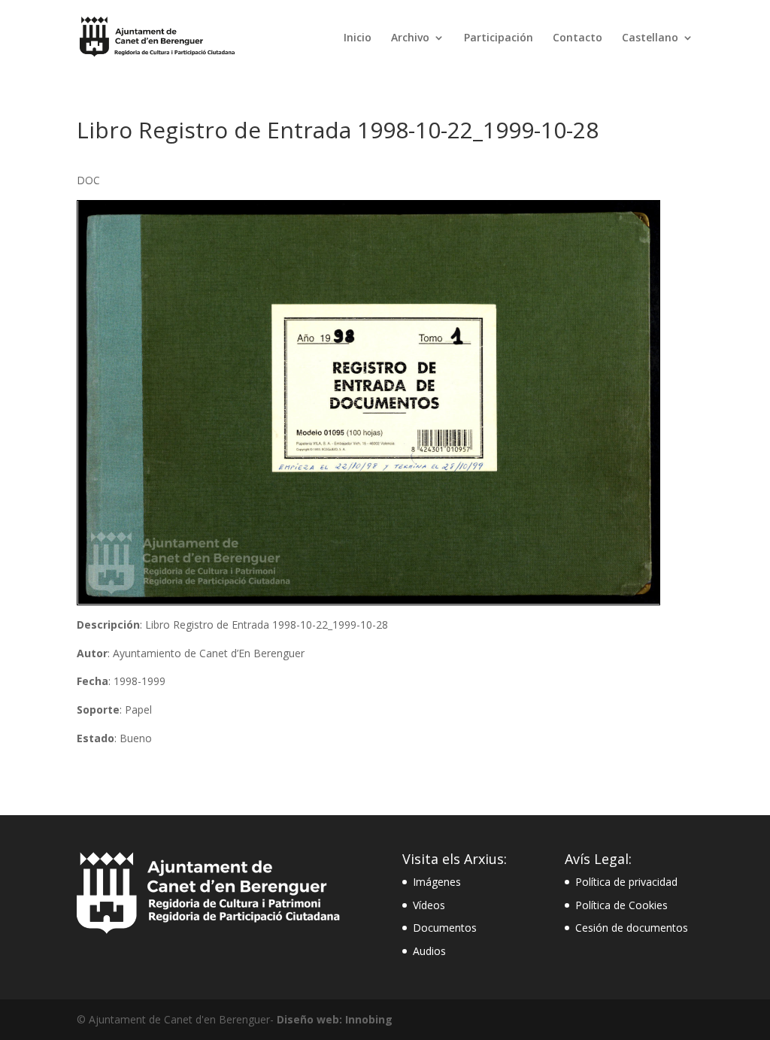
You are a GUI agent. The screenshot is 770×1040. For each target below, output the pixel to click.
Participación (498, 38)
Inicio (357, 38)
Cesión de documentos (631, 927)
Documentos (445, 927)
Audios (429, 951)
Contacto (577, 38)
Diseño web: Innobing (335, 1019)
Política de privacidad (626, 882)
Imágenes (437, 882)
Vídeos (429, 905)
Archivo (410, 38)
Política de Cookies (621, 905)
